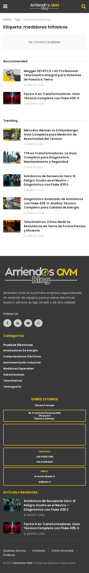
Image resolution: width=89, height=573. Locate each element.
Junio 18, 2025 (34, 144)
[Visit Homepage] (44, 6)
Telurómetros (12, 380)
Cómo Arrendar (62, 551)
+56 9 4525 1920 (44, 457)
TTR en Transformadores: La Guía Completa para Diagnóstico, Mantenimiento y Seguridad (50, 157)
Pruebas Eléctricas (18, 345)
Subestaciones (13, 374)
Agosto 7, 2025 (35, 190)
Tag (17, 19)
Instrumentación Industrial (22, 362)
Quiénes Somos (14, 551)
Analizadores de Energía (20, 350)
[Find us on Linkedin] (18, 323)
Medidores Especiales (18, 368)
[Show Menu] (5, 6)
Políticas (9, 555)
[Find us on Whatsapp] (38, 323)
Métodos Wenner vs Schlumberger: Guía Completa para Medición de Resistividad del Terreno (51, 134)
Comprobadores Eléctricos (22, 356)
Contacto (38, 551)
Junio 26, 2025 (35, 236)
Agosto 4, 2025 (35, 213)
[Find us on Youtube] (28, 323)
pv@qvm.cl (45, 482)
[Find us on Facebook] (7, 323)
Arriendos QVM (22, 563)
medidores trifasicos (37, 19)
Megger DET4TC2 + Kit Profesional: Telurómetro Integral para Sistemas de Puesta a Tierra (52, 75)
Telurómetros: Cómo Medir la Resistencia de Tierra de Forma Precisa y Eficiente (55, 226)
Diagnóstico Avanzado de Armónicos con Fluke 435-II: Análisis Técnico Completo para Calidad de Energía (53, 203)
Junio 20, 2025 (35, 85)
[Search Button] (83, 6)
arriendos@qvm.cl (44, 476)
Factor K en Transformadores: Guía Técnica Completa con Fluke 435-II (52, 96)
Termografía (12, 386)
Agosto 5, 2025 (35, 103)
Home (7, 19)
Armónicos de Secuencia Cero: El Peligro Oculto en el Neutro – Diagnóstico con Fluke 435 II (49, 180)
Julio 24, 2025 (34, 167)
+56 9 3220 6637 (44, 462)
